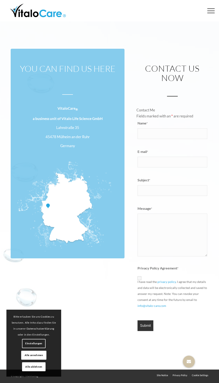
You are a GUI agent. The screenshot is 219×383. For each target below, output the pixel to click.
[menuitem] (209, 10)
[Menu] (209, 10)
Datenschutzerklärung (40, 328)
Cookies (45, 316)
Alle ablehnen (33, 366)
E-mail (143, 152)
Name (143, 123)
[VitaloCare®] (36, 10)
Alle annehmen (34, 355)
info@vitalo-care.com (152, 306)
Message (145, 208)
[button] (189, 362)
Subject (144, 180)
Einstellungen (33, 343)
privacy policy (166, 282)
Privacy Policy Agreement (158, 268)
